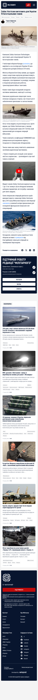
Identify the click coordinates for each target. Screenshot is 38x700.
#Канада (13, 17)
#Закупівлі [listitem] (5, 639)
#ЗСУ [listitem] (4, 636)
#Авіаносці (5, 342)
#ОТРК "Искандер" (6, 389)
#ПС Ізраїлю (17, 520)
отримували (19, 237)
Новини (5, 616)
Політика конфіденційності (8, 668)
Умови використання (27, 667)
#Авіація (29, 518)
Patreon (19, 279)
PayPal (19, 284)
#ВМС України (21, 387)
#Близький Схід (30, 342)
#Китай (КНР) (5, 433)
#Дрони (9, 562)
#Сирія (31, 520)
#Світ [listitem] (4, 647)
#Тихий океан (30, 433)
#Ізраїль (12, 520)
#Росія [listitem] (4, 656)
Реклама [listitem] (22, 616)
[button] (33, 5)
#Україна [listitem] (5, 645)
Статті (4, 619)
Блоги (4, 622)
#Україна (17, 17)
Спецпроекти (6, 625)
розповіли (26, 64)
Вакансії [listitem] (22, 622)
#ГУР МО (5, 562)
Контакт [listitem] (22, 619)
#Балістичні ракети (13, 387)
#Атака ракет (5, 387)
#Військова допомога (6, 17)
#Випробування (6, 475)
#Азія (4, 431)
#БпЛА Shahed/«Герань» (7, 560)
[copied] (33, 267)
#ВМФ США (5, 345)
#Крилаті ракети (28, 387)
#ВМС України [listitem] (6, 642)
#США (13, 345)
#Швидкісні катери (28, 17)
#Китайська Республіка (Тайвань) (16, 433)
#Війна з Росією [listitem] (7, 650)
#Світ (10, 345)
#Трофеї (24, 478)
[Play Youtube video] (19, 171)
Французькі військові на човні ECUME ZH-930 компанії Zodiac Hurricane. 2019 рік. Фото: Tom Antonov (18, 232)
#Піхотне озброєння (7, 478)
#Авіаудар (5, 518)
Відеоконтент (6, 627)
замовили (6, 203)
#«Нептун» (5, 385)
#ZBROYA (29, 385)
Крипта (19, 289)
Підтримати (19, 590)
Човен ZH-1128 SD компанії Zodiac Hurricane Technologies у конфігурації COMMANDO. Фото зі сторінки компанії (18, 120)
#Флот (22, 17)
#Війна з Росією (30, 560)
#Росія (13, 389)
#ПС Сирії (23, 520)
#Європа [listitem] (5, 653)
